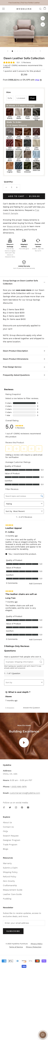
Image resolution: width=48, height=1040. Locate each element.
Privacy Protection (33, 947)
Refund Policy (9, 876)
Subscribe (13, 931)
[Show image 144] (20, 51)
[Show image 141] (12, 51)
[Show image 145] (22, 51)
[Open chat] (42, 1034)
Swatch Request (11, 836)
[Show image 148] (30, 51)
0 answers (21, 71)
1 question (7, 71)
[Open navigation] (3, 9)
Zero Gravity (9, 881)
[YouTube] (28, 807)
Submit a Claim (10, 868)
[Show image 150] (35, 51)
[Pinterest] (22, 807)
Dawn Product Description (15, 351)
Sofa (10, 98)
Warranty (7, 863)
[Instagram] (16, 807)
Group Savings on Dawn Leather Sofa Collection (20, 282)
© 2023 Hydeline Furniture (17, 944)
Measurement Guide (16, 226)
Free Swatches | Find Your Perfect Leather (24, 3)
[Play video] (24, 742)
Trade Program (10, 844)
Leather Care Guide (12, 894)
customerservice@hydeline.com (25, 793)
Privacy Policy (36, 944)
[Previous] (7, 51)
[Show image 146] (25, 51)
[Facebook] (4, 807)
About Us (7, 822)
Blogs (5, 849)
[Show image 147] (27, 51)
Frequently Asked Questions (16, 375)
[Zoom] (43, 18)
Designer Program (11, 840)
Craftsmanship (10, 885)
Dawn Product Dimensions (15, 359)
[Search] (40, 9)
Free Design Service (12, 367)
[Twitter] (10, 807)
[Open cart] (45, 9)
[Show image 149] (33, 51)
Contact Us (8, 827)
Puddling (7, 899)
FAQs (5, 831)
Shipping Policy (10, 872)
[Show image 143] (17, 51)
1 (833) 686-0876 (18, 786)
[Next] (40, 51)
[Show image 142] (15, 51)
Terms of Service (16, 947)
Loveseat (21, 98)
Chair (32, 98)
